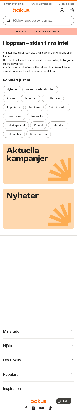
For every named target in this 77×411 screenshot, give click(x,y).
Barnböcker (14, 116)
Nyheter (12, 89)
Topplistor (13, 107)
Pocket (11, 98)
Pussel (38, 125)
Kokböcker (37, 116)
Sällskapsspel (16, 125)
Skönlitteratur (58, 107)
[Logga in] (62, 10)
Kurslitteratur (38, 134)
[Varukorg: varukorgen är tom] (71, 10)
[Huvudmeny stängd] (7, 10)
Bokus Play (14, 134)
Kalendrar (58, 125)
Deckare (34, 107)
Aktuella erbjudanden (40, 89)
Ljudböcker (52, 98)
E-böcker (30, 98)
